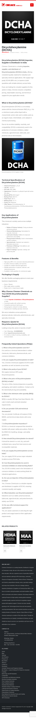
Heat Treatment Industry (8, 683)
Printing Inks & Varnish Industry (9, 696)
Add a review (24, 52)
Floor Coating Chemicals (8, 681)
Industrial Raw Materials (8, 684)
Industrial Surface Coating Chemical (11, 686)
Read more (5, 551)
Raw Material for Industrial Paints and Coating (13, 694)
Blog (3, 653)
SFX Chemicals (6, 697)
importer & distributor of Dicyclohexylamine (21, 299)
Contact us (4, 664)
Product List (5, 658)
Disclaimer (4, 666)
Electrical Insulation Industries (9, 679)
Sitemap (4, 655)
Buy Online (4, 660)
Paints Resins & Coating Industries (10, 690)
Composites (5, 675)
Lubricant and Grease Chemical (10, 688)
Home (3, 651)
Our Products (5, 657)
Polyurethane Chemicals (8, 692)
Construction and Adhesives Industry (11, 677)
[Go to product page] (10, 537)
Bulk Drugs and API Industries (9, 673)
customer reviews (14, 52)
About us (4, 662)
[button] (27, 5)
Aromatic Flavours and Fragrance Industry (12, 668)
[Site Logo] (12, 4)
